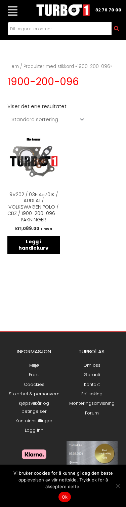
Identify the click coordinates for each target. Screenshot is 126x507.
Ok (65, 497)
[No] (117, 485)
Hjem (13, 66)
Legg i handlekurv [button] (33, 244)
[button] (12, 11)
